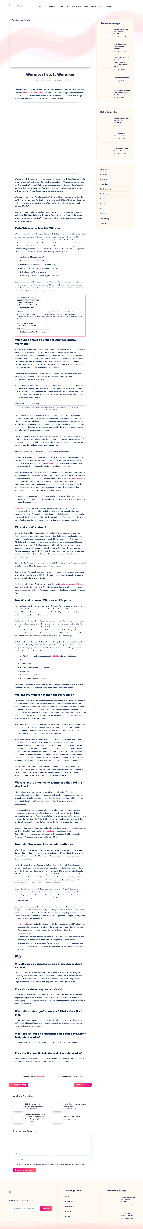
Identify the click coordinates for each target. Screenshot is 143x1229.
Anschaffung (104, 169)
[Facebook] (115, 6)
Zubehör (103, 224)
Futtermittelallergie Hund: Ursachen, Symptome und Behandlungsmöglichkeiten (35, 1117)
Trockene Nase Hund (72, 1117)
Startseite (68, 1197)
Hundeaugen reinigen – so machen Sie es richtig (122, 92)
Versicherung (104, 219)
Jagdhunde (20, 508)
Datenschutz (69, 1207)
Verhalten (103, 214)
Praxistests (104, 199)
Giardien (49, 831)
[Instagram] (119, 6)
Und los (46, 1209)
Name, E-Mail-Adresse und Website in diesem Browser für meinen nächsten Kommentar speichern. (50, 1164)
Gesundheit (64, 6)
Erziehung (40, 6)
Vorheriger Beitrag (18, 1085)
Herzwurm (50, 463)
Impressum (68, 1211)
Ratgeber (76, 6)
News (86, 6)
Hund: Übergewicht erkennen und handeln (121, 46)
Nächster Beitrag (82, 1085)
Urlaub (102, 209)
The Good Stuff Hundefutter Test (127, 1214)
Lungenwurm (76, 478)
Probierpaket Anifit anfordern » (34, 332)
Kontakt (68, 1216)
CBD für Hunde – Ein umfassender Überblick (121, 32)
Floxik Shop (96, 6)
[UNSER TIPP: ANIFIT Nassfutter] (29, 298)
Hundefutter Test (105, 189)
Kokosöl (23, 924)
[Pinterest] (123, 6)
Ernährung (51, 6)
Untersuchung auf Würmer (72, 584)
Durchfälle (54, 656)
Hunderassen (104, 194)
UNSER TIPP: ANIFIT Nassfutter (28, 300)
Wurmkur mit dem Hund (32, 93)
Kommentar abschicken (24, 1170)
